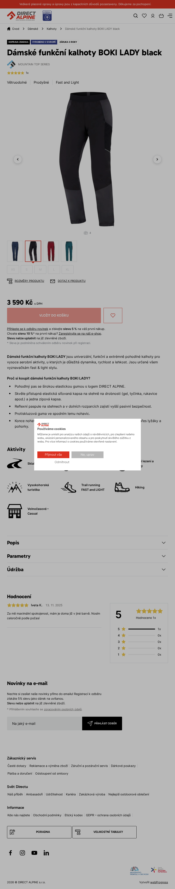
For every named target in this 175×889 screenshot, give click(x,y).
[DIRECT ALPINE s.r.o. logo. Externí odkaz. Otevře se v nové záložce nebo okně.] (43, 425)
